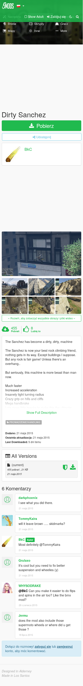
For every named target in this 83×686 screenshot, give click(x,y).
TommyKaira (28, 518)
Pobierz (44, 125)
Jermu (23, 615)
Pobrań (15, 331)
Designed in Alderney (17, 671)
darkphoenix (28, 497)
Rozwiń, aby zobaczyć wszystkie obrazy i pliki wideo (42, 318)
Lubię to (36, 331)
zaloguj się (43, 646)
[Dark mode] (71, 16)
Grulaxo (24, 560)
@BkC (23, 591)
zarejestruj (65, 646)
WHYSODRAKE (30, 585)
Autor (30, 539)
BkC (28, 149)
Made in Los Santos (16, 675)
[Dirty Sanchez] (41, 254)
